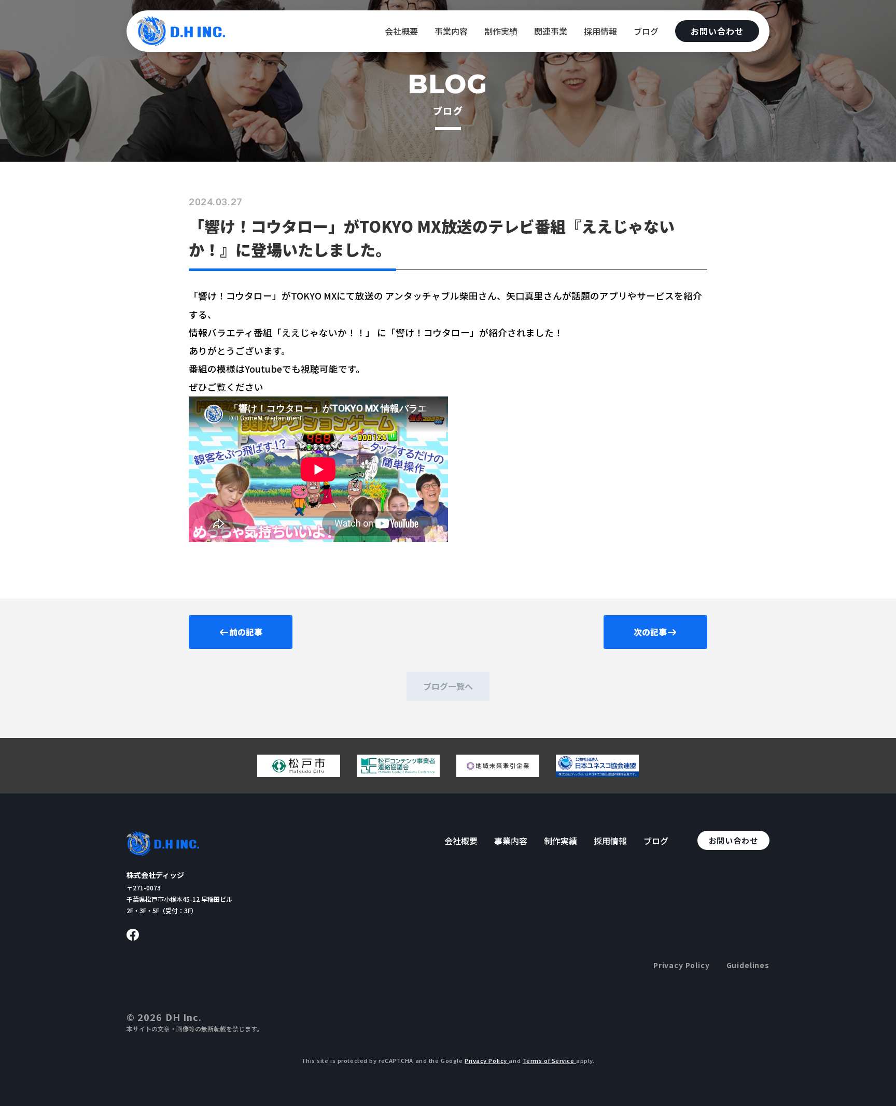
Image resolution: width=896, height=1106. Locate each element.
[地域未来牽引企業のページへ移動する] (497, 773)
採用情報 (600, 31)
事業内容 (451, 31)
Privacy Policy (681, 965)
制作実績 (500, 31)
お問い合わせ (717, 31)
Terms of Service (550, 1060)
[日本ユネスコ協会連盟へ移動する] (597, 773)
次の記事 (650, 632)
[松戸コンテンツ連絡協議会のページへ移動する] (398, 773)
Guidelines (747, 965)
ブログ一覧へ (448, 686)
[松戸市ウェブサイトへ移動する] (298, 773)
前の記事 (245, 632)
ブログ (646, 31)
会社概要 (401, 31)
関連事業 (550, 31)
